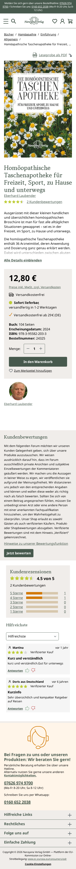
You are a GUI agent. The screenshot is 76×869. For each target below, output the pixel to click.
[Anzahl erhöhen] (41, 349)
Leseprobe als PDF (53, 55)
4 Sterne (16, 598)
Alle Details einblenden (23, 260)
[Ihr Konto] (62, 21)
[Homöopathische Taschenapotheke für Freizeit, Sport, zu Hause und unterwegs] (38, 109)
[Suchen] (13, 21)
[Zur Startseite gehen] (38, 21)
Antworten (15, 671)
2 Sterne (16, 607)
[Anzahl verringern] (28, 349)
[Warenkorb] (70, 21)
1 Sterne (16, 611)
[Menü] (6, 21)
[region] (38, 111)
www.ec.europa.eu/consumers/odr (47, 859)
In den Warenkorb (38, 362)
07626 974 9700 (18, 783)
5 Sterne (16, 593)
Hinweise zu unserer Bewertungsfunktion (36, 543)
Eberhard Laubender (20, 195)
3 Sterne (16, 602)
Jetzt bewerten (19, 553)
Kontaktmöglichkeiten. (20, 775)
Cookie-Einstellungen (38, 864)
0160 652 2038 (40, 6)
